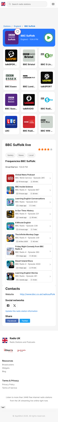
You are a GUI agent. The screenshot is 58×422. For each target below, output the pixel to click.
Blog (4, 371)
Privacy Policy (8, 384)
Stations (7, 26)
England (17, 26)
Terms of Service (9, 388)
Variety (10, 155)
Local (31, 155)
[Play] (48, 37)
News (21, 155)
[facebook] (8, 305)
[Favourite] (17, 31)
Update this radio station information (21, 311)
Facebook (12, 321)
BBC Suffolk (29, 26)
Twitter (25, 321)
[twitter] (14, 305)
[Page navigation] (53, 4)
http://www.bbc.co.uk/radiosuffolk (37, 294)
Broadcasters (8, 364)
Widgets (5, 368)
